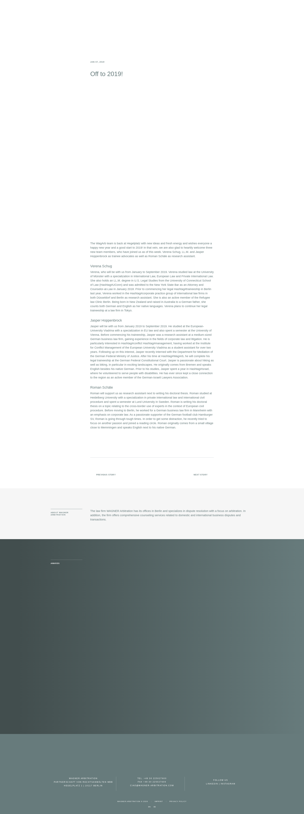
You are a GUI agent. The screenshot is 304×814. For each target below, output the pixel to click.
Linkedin (212, 784)
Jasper (94, 326)
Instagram (228, 784)
